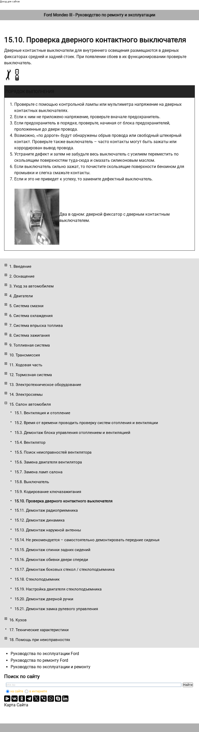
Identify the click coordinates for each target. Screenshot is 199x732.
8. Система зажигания (29, 335)
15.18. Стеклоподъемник (37, 579)
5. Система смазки (26, 306)
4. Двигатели (21, 296)
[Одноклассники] (22, 698)
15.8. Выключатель (32, 482)
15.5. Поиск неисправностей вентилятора (53, 452)
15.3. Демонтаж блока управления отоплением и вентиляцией (72, 432)
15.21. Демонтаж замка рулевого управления (56, 609)
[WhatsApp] (51, 698)
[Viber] (43, 698)
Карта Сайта (16, 704)
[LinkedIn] (65, 698)
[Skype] (58, 698)
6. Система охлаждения (31, 315)
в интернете (38, 691)
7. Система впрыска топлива (36, 325)
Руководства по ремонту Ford (39, 660)
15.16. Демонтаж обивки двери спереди (51, 559)
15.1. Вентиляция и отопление (42, 413)
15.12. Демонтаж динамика (40, 520)
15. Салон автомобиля (30, 404)
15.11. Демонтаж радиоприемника (46, 510)
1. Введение (20, 266)
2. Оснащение (21, 276)
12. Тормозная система (30, 374)
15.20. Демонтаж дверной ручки (44, 599)
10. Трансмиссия (24, 355)
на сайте (16, 691)
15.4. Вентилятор (30, 442)
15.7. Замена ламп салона (38, 472)
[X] (36, 698)
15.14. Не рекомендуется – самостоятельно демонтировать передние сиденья (87, 540)
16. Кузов (18, 620)
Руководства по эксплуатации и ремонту (50, 666)
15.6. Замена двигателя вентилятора (48, 462)
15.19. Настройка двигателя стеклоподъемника (58, 589)
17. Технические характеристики (39, 630)
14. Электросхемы (26, 394)
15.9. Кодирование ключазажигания (48, 491)
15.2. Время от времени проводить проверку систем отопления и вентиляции (86, 422)
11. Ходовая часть (25, 365)
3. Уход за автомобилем (31, 286)
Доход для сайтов (10, 1)
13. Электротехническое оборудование (45, 384)
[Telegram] (29, 698)
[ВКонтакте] (14, 698)
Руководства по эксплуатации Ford (45, 653)
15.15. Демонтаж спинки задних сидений (52, 549)
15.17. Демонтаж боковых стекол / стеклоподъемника (65, 569)
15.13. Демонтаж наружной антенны (48, 530)
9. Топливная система (29, 345)
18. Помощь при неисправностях (39, 639)
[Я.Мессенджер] (7, 698)
